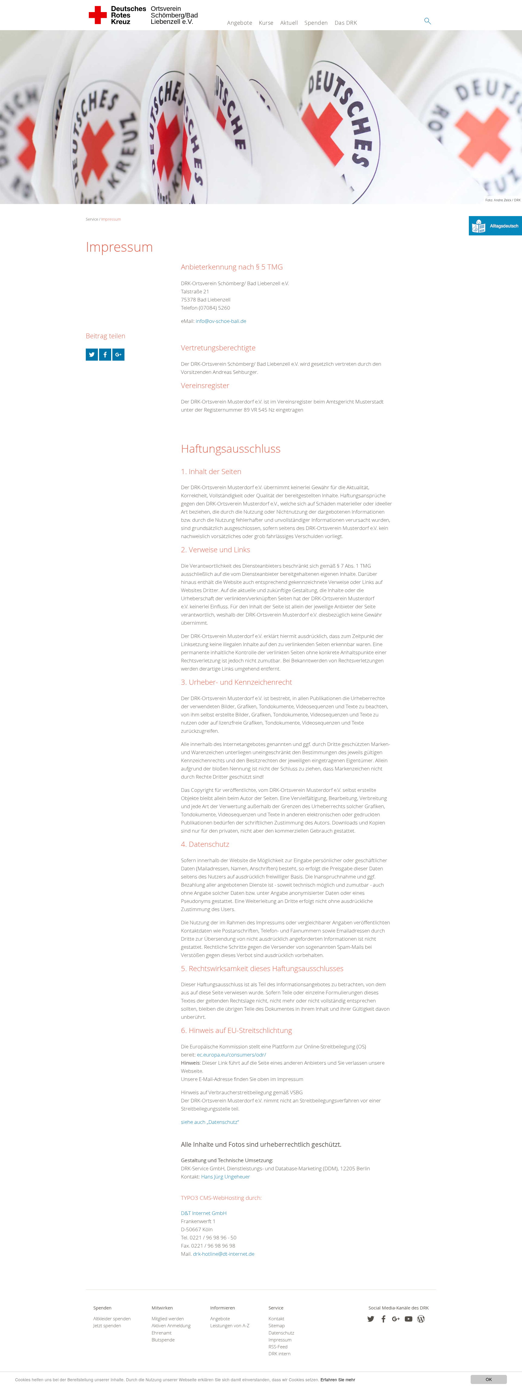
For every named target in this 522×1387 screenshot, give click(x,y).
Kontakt (276, 1319)
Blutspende (163, 1340)
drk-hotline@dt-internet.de (223, 1253)
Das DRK (346, 22)
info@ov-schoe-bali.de (221, 320)
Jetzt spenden (107, 1325)
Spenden (316, 22)
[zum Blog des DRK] (421, 1319)
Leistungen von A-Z (230, 1325)
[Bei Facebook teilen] (105, 355)
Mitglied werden (168, 1319)
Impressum (111, 219)
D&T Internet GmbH (204, 1213)
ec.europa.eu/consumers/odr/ (231, 1054)
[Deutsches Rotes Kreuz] (118, 15)
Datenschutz (281, 1333)
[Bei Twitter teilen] (92, 355)
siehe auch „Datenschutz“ (210, 1121)
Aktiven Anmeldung (171, 1325)
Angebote (239, 22)
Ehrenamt (162, 1333)
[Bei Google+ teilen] (118, 355)
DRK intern (280, 1354)
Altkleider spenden (112, 1319)
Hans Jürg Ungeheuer (225, 1176)
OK (489, 1379)
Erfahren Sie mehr (338, 1379)
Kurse (266, 22)
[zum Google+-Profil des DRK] (396, 1319)
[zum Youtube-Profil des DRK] (408, 1319)
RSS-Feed (278, 1347)
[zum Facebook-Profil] (371, 1319)
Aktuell (289, 22)
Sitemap (277, 1325)
